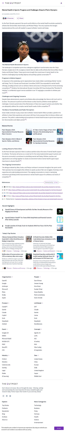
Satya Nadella (38, 292)
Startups (36, 414)
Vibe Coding (37, 347)
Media (4, 373)
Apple (4, 298)
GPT (35, 307)
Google (4, 283)
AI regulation (38, 350)
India (35, 367)
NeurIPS (4, 347)
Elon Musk (37, 286)
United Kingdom (39, 370)
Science (36, 420)
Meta (3, 292)
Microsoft (5, 289)
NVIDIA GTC (5, 341)
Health (36, 417)
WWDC (4, 336)
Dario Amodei (38, 298)
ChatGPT (4, 307)
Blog (3, 414)
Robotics (4, 362)
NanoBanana (38, 324)
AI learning (5, 376)
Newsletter (5, 411)
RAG (35, 344)
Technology (37, 405)
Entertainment (38, 422)
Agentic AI (37, 333)
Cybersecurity (6, 365)
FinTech (4, 359)
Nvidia (4, 295)
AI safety (37, 341)
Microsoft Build (6, 338)
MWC (3, 344)
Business (37, 408)
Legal (3, 370)
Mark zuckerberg (39, 295)
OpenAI (4, 280)
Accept (59, 428)
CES (3, 350)
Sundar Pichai (38, 289)
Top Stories (5, 405)
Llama (36, 315)
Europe (36, 365)
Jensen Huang (38, 283)
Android (4, 324)
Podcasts (5, 408)
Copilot (4, 315)
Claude (4, 312)
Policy (36, 411)
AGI (35, 338)
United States (38, 359)
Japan (36, 373)
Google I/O (5, 333)
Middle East (37, 376)
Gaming (4, 367)
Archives (4, 417)
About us (4, 420)
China (35, 362)
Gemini (4, 309)
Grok (3, 318)
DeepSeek (5, 321)
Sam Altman (38, 280)
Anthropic (5, 286)
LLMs (35, 336)
